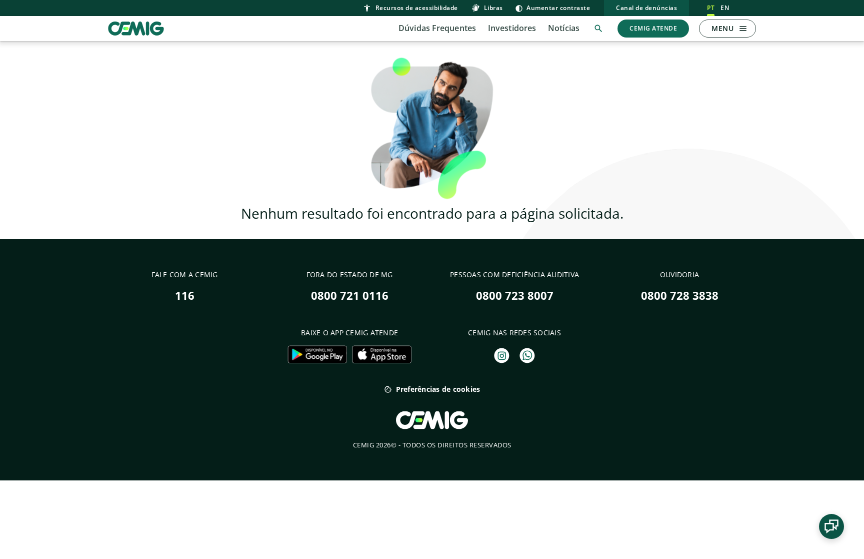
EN (724, 8)
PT (710, 8)
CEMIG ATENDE (653, 28)
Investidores (512, 28)
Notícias (564, 28)
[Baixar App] (317, 354)
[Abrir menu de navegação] (743, 28)
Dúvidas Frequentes (437, 28)
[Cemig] (136, 27)
